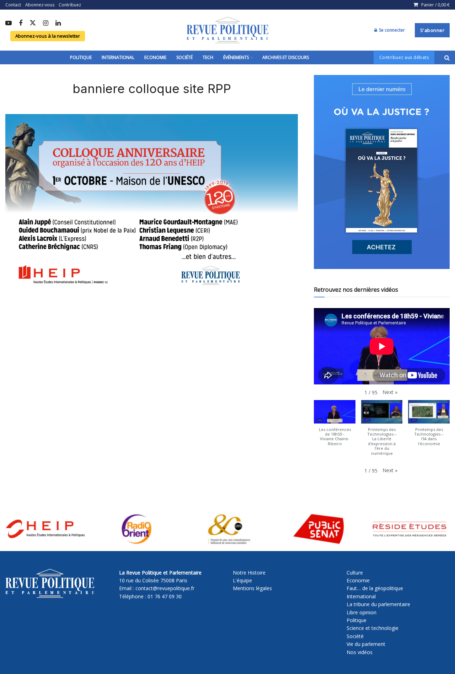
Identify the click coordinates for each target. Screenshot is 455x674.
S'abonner (432, 30)
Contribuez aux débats (404, 57)
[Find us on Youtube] (8, 23)
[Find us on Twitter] (33, 23)
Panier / (435, 5)
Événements (236, 57)
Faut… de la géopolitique (375, 588)
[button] (390, 392)
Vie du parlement (366, 644)
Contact (13, 5)
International (118, 57)
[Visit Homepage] (227, 30)
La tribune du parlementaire (378, 604)
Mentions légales (252, 588)
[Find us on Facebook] (20, 23)
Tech (208, 57)
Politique (81, 57)
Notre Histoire (249, 572)
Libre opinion (361, 612)
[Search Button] (447, 57)
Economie (155, 57)
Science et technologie (372, 628)
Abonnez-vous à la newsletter (47, 36)
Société (184, 57)
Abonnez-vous (39, 5)
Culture (355, 572)
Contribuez (70, 5)
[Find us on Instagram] (45, 23)
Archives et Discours (285, 57)
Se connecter (391, 30)
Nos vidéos (360, 652)
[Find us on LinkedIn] (58, 23)
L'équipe (242, 580)
